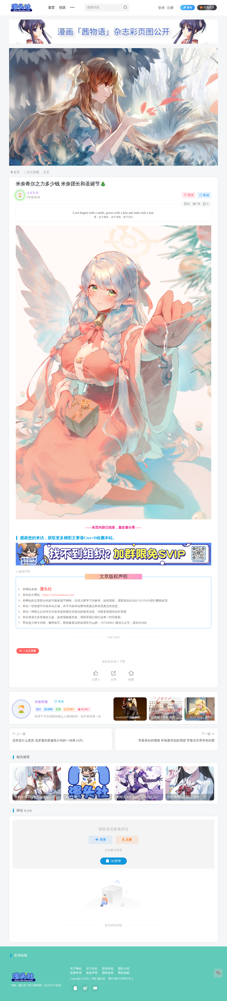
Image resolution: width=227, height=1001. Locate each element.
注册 (170, 8)
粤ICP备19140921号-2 (120, 978)
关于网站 (76, 968)
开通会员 (209, 7)
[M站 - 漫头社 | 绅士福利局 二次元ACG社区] (23, 976)
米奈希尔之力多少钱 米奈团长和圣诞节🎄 (61, 184)
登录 (161, 8)
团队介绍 (123, 968)
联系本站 (108, 968)
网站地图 (123, 972)
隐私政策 (108, 972)
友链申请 (76, 972)
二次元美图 (31, 172)
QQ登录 (115, 861)
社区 (62, 7)
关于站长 (92, 968)
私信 (206, 195)
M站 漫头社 (98, 978)
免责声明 (92, 972)
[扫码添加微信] (218, 973)
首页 (51, 7)
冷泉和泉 (32, 193)
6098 (50, 709)
